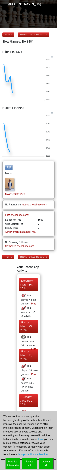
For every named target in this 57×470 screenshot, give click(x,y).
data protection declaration (33, 454)
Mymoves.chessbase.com (19, 246)
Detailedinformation (13, 463)
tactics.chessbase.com (34, 204)
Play (33, 303)
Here (40, 439)
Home (8, 34)
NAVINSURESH (15, 194)
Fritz (33, 348)
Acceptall (46, 463)
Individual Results (33, 34)
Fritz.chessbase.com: (17, 214)
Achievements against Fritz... (21, 231)
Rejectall (29, 463)
